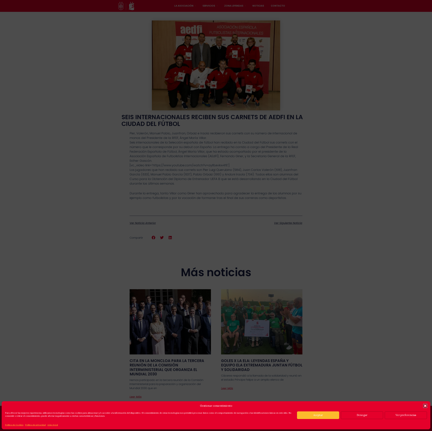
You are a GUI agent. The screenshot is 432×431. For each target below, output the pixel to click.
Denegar (362, 415)
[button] (425, 406)
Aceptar (318, 415)
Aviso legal (52, 425)
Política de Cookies (14, 425)
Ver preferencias (406, 415)
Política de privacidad (35, 425)
